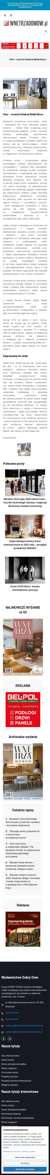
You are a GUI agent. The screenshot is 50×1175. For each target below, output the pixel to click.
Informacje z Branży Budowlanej (17, 1118)
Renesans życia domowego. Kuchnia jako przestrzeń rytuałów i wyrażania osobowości (23, 822)
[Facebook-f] (5, 15)
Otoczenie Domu (9, 1072)
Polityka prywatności (11, 1151)
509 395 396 (12, 1012)
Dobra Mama (7, 1059)
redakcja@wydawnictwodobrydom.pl (24, 1025)
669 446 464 (12, 1019)
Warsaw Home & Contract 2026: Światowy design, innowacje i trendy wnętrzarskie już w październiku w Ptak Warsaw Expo (23, 881)
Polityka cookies (28, 1151)
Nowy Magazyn (9, 1068)
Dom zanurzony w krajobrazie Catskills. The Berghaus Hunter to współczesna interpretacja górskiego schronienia (23, 850)
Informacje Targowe (11, 1113)
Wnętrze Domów (9, 1085)
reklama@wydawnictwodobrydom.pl (24, 1031)
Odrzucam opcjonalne (25, 1157)
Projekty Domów (9, 1076)
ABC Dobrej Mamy (10, 1055)
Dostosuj (25, 1163)
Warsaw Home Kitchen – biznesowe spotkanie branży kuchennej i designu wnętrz (20, 865)
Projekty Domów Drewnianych (16, 1080)
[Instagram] (11, 15)
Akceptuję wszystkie (25, 1169)
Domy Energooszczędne (13, 1064)
